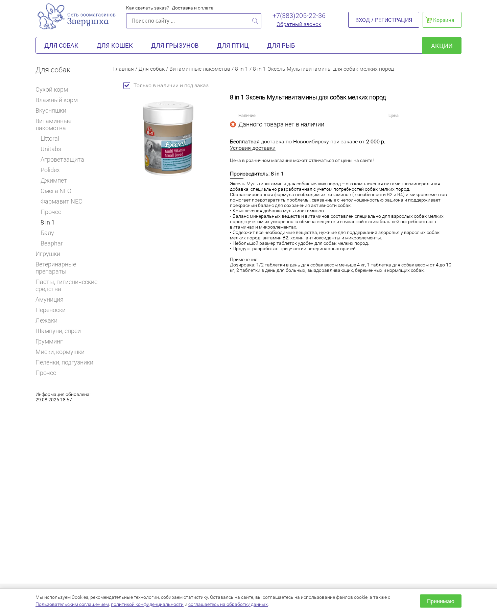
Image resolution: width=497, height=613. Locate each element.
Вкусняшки (51, 110)
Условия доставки (253, 148)
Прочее (51, 211)
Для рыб (281, 45)
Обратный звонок (299, 24)
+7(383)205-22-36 (299, 15)
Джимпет (54, 180)
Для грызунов (175, 45)
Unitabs (51, 148)
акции (442, 46)
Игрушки (48, 253)
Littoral (50, 138)
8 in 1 (48, 222)
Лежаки (46, 320)
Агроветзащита (62, 159)
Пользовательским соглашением (72, 604)
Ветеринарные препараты (56, 268)
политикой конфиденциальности (147, 604)
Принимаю (440, 601)
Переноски (51, 309)
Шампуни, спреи (58, 330)
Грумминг (49, 341)
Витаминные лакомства (53, 124)
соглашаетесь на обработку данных (228, 604)
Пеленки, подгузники (64, 362)
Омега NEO (56, 190)
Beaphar (52, 243)
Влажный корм (57, 99)
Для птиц (233, 45)
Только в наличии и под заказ (171, 85)
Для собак (61, 45)
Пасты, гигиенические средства (66, 285)
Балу (47, 232)
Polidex (50, 169)
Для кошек (115, 45)
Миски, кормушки (60, 351)
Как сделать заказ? (147, 7)
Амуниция (50, 299)
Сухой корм (52, 89)
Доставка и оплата (193, 7)
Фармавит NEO (61, 201)
